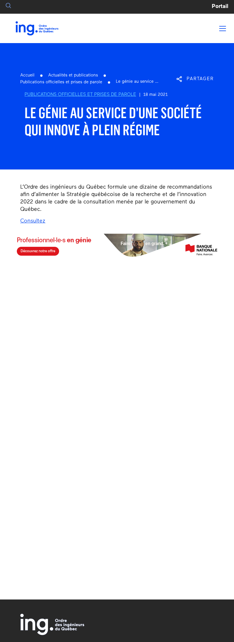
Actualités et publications (73, 75)
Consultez (32, 221)
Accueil (27, 75)
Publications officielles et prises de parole (61, 82)
